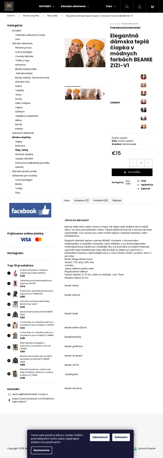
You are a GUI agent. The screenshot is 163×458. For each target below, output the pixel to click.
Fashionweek (129, 144)
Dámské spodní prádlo (24, 171)
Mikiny (18, 120)
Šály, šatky (21, 150)
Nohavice (20, 64)
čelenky (19, 167)
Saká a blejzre (22, 103)
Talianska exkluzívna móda (30, 35)
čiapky (18, 141)
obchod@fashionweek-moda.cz (30, 394)
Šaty (17, 192)
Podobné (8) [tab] (101, 200)
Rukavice (20, 145)
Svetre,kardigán (23, 180)
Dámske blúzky (24, 73)
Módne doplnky (21, 137)
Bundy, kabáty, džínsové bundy (32, 77)
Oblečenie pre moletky (24, 175)
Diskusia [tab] (117, 200)
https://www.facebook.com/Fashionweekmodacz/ (33, 400)
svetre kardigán (23, 52)
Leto (17, 39)
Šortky (18, 99)
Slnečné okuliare (24, 154)
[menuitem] (47, 6)
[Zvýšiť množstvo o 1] (148, 163)
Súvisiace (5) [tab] (81, 200)
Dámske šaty (22, 81)
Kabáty (19, 128)
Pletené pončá (23, 47)
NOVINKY (16, 30)
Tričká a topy (22, 60)
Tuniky (18, 188)
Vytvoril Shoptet (147, 448)
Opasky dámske (24, 158)
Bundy (18, 124)
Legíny (18, 107)
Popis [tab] (67, 200)
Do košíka (134, 172)
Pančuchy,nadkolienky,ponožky (32, 162)
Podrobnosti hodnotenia (125, 27)
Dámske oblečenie (22, 43)
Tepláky (19, 90)
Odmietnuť (99, 437)
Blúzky (18, 184)
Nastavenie (41, 450)
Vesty (18, 94)
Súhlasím (121, 437)
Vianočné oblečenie (23, 133)
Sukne (18, 86)
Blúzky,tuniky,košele (26, 69)
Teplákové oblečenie (26, 116)
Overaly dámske (24, 56)
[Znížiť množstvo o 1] (133, 163)
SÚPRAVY (20, 111)
